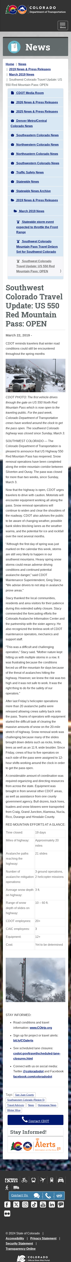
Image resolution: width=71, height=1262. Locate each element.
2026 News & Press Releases (37, 102)
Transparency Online (21, 1248)
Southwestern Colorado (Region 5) (25, 1099)
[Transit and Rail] (33, 1180)
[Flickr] (7, 1213)
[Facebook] (7, 1204)
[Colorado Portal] (34, 1257)
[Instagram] (25, 1204)
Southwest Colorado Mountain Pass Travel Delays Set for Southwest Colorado (37, 246)
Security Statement (19, 1243)
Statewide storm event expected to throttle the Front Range (37, 227)
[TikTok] (34, 1204)
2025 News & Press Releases (37, 111)
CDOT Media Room (30, 93)
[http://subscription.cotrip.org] (35, 1144)
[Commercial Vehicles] (16, 1187)
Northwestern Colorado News (37, 144)
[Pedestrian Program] (7, 1187)
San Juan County (24, 1094)
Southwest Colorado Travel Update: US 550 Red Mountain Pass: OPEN (35, 266)
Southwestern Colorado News (37, 163)
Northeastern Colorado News (37, 153)
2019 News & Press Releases (30, 69)
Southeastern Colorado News (37, 135)
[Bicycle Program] (24, 1180)
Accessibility (15, 1238)
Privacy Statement (43, 1238)
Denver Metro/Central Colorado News (29, 123)
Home (10, 64)
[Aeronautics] (42, 1180)
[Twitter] (16, 1204)
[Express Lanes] (11, 1180)
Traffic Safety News (30, 172)
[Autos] (61, 1180)
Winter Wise (13, 1110)
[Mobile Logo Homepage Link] (35, 9)
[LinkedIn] (51, 1204)
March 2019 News (21, 74)
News (22, 64)
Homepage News (47, 1105)
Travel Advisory (15, 1105)
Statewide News (27, 181)
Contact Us (19, 1195)
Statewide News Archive (33, 191)
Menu (64, 26)
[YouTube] (43, 1204)
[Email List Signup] (60, 1204)
